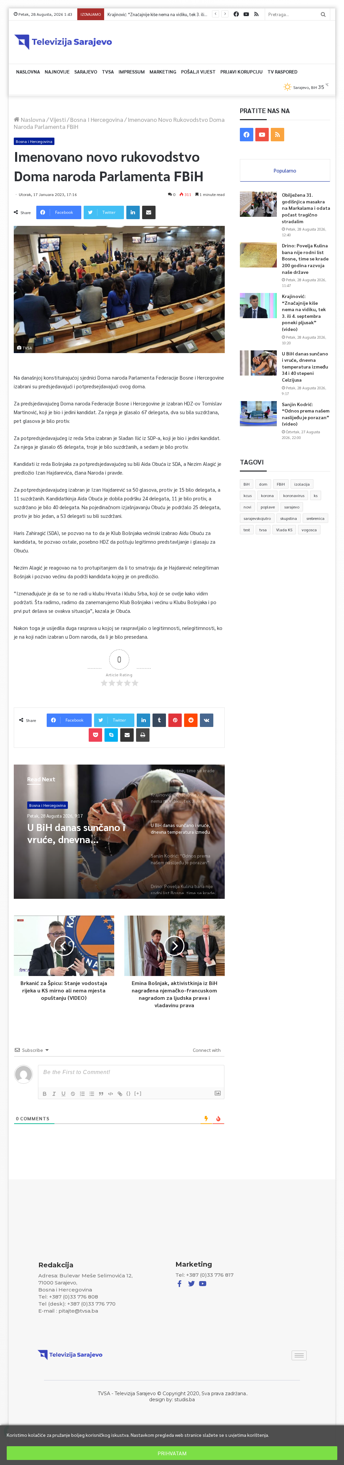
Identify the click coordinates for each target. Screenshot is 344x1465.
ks (315, 495)
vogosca (309, 529)
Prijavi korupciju (241, 71)
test (247, 529)
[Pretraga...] (323, 14)
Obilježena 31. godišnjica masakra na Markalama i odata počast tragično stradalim (306, 208)
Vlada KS (284, 529)
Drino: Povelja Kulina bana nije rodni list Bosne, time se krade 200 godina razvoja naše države (305, 258)
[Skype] (111, 735)
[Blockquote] (101, 1094)
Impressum (132, 71)
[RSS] (256, 14)
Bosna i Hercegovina (96, 119)
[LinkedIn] (133, 212)
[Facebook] (236, 14)
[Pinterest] (175, 720)
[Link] (120, 1094)
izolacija (302, 484)
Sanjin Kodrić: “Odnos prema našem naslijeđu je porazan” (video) (79, 833)
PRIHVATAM (172, 1453)
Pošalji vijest (198, 71)
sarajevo (291, 506)
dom (263, 484)
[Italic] (54, 1094)
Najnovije (57, 71)
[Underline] (63, 1094)
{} (128, 1093)
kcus (248, 495)
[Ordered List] (82, 1094)
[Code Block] (110, 1094)
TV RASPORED (282, 71)
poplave (268, 506)
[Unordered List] (91, 1094)
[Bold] (44, 1094)
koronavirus (293, 495)
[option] (119, 832)
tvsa (263, 529)
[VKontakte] (206, 720)
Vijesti (58, 119)
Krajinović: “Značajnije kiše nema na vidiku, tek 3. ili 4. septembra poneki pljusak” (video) (304, 312)
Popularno (285, 170)
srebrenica (315, 518)
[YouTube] (246, 14)
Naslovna (28, 71)
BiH (247, 484)
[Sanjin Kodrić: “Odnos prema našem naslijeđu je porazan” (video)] (258, 413)
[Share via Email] (149, 212)
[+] (138, 1093)
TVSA (108, 71)
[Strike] (73, 1094)
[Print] (142, 735)
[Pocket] (95, 735)
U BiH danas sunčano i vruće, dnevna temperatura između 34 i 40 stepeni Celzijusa (186, 14)
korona (267, 495)
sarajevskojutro (257, 518)
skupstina (288, 518)
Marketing (162, 71)
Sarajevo (85, 71)
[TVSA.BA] (63, 42)
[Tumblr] (159, 720)
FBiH (281, 484)
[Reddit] (191, 720)
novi (247, 506)
